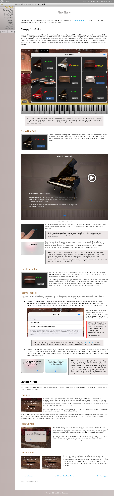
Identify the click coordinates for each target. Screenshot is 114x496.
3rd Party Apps (102, 476)
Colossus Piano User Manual (65, 476)
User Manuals (19, 4)
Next (13, 31)
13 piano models (79, 20)
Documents (6, 1)
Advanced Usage (28, 476)
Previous (3, 31)
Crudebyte (57, 493)
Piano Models (41, 4)
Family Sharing (88, 342)
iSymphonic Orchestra (106, 1)
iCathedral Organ (95, 1)
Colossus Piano (85, 1)
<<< (2, 4)
